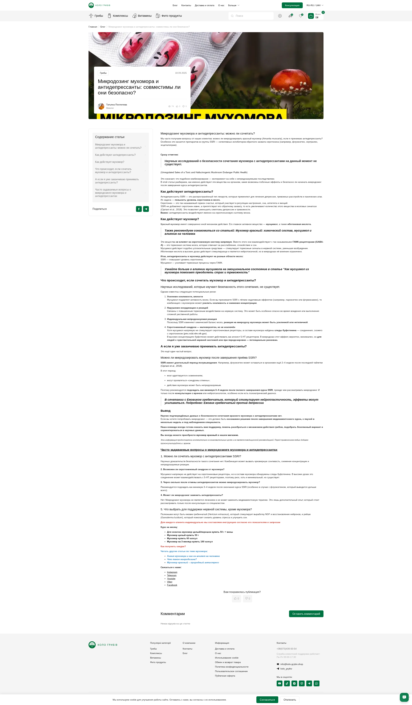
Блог (175, 5)
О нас (221, 5)
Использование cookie (227, 657)
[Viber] (302, 683)
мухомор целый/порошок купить (201, 532)
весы (230, 532)
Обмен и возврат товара (228, 662)
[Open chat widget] (404, 697)
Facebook (172, 585)
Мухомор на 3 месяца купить (183, 541)
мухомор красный (206, 435)
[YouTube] (279, 683)
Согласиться (267, 699)
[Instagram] (294, 683)
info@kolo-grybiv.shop (292, 664)
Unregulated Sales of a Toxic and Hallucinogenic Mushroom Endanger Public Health (204, 172)
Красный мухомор (170, 224)
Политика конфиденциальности (231, 666)
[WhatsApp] (316, 683)
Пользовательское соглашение (231, 671)
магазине (233, 435)
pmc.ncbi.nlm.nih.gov (195, 333)
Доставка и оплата (204, 5)
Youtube (171, 578)
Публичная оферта (225, 675)
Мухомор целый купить (180, 535)
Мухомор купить (176, 538)
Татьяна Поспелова (116, 104)
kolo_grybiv (286, 668)
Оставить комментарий (306, 613)
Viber (169, 581)
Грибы (99, 15)
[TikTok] (287, 683)
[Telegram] (146, 209)
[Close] (409, 697)
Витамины (145, 15)
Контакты (186, 5)
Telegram (172, 575)
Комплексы (120, 15)
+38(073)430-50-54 (287, 648)
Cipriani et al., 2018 (171, 366)
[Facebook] (139, 209)
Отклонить (290, 699)
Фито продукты (172, 15)
